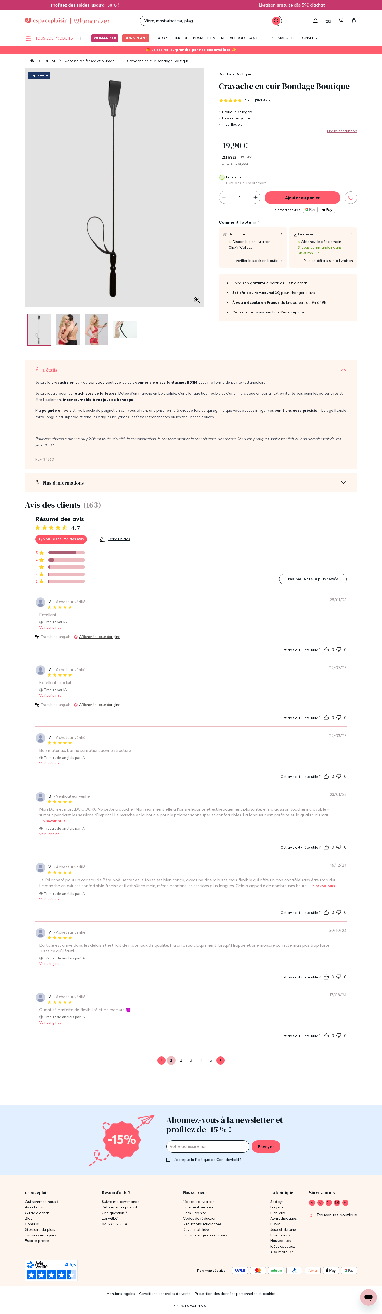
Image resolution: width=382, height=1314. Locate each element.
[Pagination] (39, 330)
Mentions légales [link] (121, 1293)
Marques (286, 38)
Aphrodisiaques (245, 38)
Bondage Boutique (235, 74)
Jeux (269, 38)
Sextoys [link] (276, 1202)
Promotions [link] (280, 1235)
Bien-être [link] (278, 1213)
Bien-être (216, 38)
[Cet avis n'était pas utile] (338, 649)
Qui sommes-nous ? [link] (41, 1202)
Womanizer (105, 38)
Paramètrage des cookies (205, 1235)
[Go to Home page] (67, 21)
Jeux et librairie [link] (283, 1229)
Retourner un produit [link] (119, 1207)
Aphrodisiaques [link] (283, 1218)
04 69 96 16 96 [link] (115, 1224)
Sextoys (161, 38)
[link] (76, 5)
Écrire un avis (119, 539)
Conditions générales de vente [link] (165, 1293)
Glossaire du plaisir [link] (41, 1229)
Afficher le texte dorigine (99, 636)
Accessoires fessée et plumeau (91, 61)
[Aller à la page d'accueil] (32, 61)
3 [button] (191, 1060)
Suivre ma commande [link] (121, 1202)
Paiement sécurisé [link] (198, 1207)
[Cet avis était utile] (326, 649)
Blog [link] (29, 1218)
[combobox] (312, 579)
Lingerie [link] (277, 1207)
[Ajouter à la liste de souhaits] (351, 197)
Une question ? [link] (114, 1213)
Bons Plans (135, 38)
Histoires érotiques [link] (40, 1235)
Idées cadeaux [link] (282, 1246)
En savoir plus (53, 821)
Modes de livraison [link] (199, 1202)
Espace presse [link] (37, 1241)
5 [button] (210, 1060)
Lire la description (342, 130)
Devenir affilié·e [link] (196, 1229)
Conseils (308, 38)
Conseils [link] (32, 1224)
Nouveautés (280, 1241)
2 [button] (181, 1060)
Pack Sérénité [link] (194, 1213)
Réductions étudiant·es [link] (202, 1224)
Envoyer (266, 1146)
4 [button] (201, 1060)
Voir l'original (50, 627)
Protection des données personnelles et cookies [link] (235, 1293)
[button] (315, 21)
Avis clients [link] (34, 1207)
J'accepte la (207, 1159)
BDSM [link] (275, 1224)
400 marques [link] (281, 1252)
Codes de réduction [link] (199, 1218)
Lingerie (181, 38)
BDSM (198, 38)
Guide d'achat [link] (37, 1213)
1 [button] (171, 1060)
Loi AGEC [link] (110, 1218)
